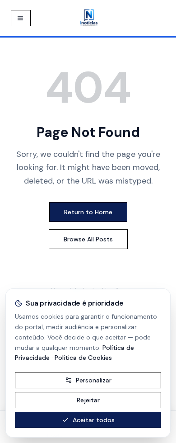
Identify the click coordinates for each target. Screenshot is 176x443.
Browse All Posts (88, 239)
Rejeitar (88, 400)
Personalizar (93, 380)
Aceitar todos (94, 420)
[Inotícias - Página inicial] (89, 18)
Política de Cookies (83, 357)
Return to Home (88, 212)
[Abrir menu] (21, 18)
